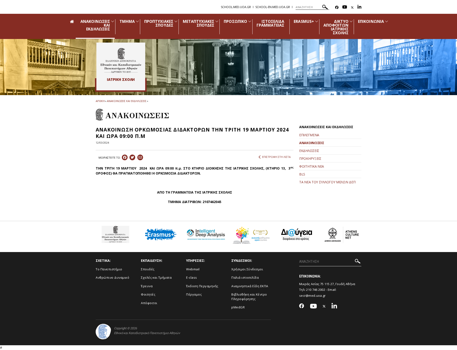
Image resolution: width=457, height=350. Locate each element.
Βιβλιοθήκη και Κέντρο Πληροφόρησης (249, 296)
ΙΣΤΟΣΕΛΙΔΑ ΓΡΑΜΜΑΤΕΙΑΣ (270, 23)
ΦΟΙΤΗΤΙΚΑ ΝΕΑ (311, 166)
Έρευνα (147, 286)
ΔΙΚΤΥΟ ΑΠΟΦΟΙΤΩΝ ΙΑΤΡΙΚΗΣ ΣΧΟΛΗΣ (335, 27)
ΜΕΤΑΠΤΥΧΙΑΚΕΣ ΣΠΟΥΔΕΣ (198, 23)
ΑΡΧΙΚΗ (100, 101)
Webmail (193, 269)
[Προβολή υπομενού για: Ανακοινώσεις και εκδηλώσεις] (112, 21)
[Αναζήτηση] (325, 8)
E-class (191, 277)
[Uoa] (103, 331)
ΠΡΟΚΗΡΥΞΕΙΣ (310, 158)
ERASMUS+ (304, 21)
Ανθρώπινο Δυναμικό (112, 277)
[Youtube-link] (344, 7)
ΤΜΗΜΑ (127, 21)
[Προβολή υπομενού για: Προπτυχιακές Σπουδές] (176, 21)
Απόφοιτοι (149, 303)
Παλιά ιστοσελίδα (245, 277)
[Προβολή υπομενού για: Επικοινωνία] (386, 21)
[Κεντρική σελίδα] (120, 60)
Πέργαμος (194, 294)
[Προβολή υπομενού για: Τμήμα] (137, 21)
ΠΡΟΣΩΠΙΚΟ (235, 21)
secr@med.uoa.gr (312, 295)
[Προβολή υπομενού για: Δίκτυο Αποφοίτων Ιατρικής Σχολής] (351, 21)
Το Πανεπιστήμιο (109, 269)
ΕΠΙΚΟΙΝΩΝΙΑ (371, 21)
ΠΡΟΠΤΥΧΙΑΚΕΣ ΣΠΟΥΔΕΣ (158, 23)
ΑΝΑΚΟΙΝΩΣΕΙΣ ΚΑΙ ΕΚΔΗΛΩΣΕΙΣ (126, 101)
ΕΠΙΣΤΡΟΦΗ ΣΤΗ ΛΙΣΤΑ (276, 157)
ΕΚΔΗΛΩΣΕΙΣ (309, 150)
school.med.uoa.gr (236, 7)
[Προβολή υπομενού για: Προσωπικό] (249, 21)
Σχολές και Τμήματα (156, 277)
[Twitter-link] (352, 7)
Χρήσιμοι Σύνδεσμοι (247, 269)
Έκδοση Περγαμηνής (202, 286)
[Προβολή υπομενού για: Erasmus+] (316, 21)
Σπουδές (147, 269)
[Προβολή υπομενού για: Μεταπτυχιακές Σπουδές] (216, 21)
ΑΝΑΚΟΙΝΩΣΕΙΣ (311, 143)
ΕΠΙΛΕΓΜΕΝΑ (309, 135)
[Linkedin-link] (359, 7)
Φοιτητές (148, 294)
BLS (302, 174)
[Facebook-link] (336, 7)
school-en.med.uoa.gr (272, 7)
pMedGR (238, 307)
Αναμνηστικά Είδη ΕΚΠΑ (249, 286)
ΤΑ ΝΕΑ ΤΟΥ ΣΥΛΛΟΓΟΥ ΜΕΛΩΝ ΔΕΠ (327, 182)
